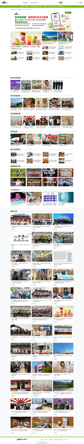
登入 (79, 2)
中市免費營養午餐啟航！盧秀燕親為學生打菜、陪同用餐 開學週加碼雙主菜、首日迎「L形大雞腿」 (20, 301)
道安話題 (13, 131)
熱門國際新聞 (15, 114)
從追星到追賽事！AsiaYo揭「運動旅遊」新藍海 (20, 337)
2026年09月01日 (13, 9)
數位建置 (60, 439)
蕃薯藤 (4, 2)
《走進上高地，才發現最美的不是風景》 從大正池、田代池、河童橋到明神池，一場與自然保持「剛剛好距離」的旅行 (63, 393)
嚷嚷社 (40, 6)
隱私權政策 (56, 439)
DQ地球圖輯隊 (33, 6)
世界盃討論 (61, 6)
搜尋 (45, 6)
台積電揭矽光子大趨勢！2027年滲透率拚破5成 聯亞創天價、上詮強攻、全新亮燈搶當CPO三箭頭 (42, 375)
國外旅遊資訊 (15, 149)
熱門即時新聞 (15, 78)
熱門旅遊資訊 (15, 96)
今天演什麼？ (15, 190)
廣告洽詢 (65, 439)
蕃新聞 (22, 6)
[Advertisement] (39, 69)
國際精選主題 (15, 166)
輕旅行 (27, 6)
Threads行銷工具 (51, 6)
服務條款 (51, 439)
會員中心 (46, 439)
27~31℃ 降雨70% (27, 9)
